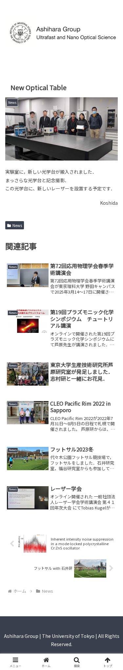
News (17, 225)
